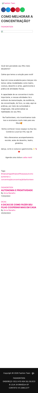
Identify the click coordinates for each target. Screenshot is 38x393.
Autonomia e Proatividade (17, 190)
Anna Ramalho (9, 193)
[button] (3, 9)
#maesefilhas (17, 174)
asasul (26, 174)
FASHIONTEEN (7, 27)
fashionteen (29, 179)
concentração (18, 179)
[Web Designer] (33, 373)
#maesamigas (6, 174)
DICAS (3, 202)
